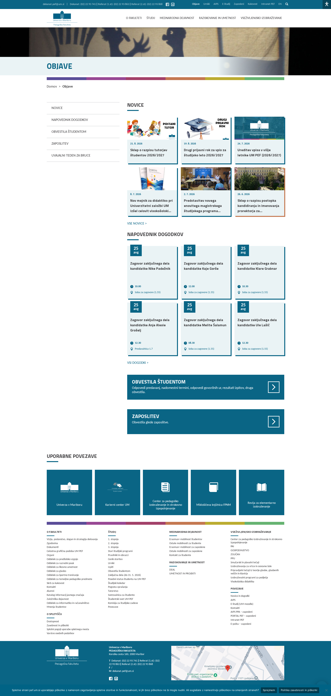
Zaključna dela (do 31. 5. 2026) (124, 575)
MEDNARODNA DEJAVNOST (177, 18)
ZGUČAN (235, 554)
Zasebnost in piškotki (58, 625)
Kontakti (51, 587)
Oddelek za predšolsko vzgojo (62, 559)
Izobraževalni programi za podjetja (249, 577)
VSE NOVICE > (137, 223)
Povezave (113, 607)
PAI (232, 546)
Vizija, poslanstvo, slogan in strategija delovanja (72, 539)
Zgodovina (52, 543)
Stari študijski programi (120, 551)
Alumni (50, 591)
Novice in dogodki (240, 596)
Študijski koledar (116, 583)
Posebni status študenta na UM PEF (127, 579)
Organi (50, 555)
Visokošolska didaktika (242, 581)
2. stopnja (113, 543)
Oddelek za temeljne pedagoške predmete (69, 579)
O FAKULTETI (134, 18)
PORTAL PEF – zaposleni (243, 616)
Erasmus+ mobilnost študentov (185, 539)
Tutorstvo (113, 591)
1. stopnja (113, 539)
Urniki (206, 4)
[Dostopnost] (327, 4)
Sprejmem (269, 690)
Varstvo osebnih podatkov (60, 633)
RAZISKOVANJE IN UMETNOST (217, 18)
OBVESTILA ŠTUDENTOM (69, 132)
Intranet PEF (268, 4)
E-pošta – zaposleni (241, 624)
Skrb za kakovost (55, 583)
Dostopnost (53, 621)
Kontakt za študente (180, 555)
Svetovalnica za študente (121, 595)
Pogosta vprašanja (118, 587)
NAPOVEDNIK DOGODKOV (70, 120)
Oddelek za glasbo (56, 571)
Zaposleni (239, 4)
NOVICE (57, 108)
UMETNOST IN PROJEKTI (182, 573)
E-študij (226, 4)
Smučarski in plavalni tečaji (245, 562)
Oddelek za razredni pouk (60, 563)
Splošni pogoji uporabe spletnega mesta (68, 629)
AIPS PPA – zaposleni (241, 612)
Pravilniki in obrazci (118, 555)
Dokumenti (53, 547)
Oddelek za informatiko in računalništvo (68, 603)
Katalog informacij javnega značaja (65, 595)
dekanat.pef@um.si (53, 4)
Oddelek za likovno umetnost (62, 567)
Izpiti (110, 567)
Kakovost (252, 4)
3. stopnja (113, 547)
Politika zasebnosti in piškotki (299, 690)
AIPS (216, 4)
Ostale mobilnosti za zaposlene (185, 551)
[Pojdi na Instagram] (173, 4)
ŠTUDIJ (151, 18)
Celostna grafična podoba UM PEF (65, 551)
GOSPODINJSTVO (240, 550)
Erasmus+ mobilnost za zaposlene (187, 547)
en (280, 4)
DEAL (172, 569)
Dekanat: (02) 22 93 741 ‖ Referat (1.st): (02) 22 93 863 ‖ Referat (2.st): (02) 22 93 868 (116, 4)
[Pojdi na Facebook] (167, 4)
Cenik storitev (115, 559)
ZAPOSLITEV (60, 144)
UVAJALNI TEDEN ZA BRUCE (71, 155)
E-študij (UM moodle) (242, 604)
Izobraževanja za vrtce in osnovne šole (251, 566)
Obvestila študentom (119, 571)
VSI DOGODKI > (137, 363)
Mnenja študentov (56, 607)
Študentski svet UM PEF (120, 599)
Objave (196, 4)
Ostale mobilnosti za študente (185, 543)
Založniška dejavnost (58, 599)
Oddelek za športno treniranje (63, 575)
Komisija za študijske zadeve (123, 603)
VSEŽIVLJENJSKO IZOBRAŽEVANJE (261, 18)
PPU (233, 558)
